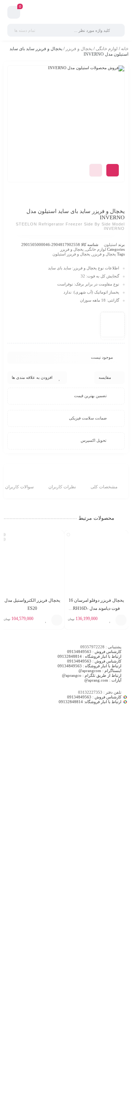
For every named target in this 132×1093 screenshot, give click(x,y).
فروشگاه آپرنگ (115, 839)
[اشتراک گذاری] (112, 170)
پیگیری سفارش (115, 909)
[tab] (104, 482)
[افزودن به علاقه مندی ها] (109, 620)
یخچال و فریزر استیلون (71, 254)
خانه (124, 48)
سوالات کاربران (19, 486)
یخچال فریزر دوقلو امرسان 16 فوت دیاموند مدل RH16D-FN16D (96, 608)
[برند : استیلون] (112, 324)
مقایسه (105, 377)
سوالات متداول (115, 891)
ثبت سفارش (118, 882)
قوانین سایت (117, 900)
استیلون (110, 244)
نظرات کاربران (62, 486)
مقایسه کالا (119, 830)
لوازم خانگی (107, 48)
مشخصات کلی (104, 486)
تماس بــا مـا (118, 848)
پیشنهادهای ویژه (115, 857)
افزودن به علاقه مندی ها (32, 377)
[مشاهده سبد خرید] (13, 13)
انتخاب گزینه (120, 620)
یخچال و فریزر (79, 48)
